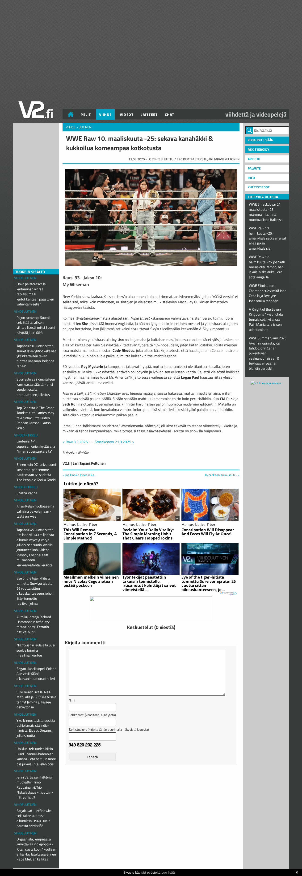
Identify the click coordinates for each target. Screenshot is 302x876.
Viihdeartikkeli (26, 435)
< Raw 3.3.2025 (75, 442)
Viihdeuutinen (25, 277)
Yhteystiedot (258, 187)
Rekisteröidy (258, 149)
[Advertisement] (151, 780)
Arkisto (254, 158)
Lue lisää (168, 872)
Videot (127, 114)
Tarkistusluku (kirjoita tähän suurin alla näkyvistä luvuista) (109, 729)
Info (251, 177)
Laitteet (149, 114)
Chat (169, 114)
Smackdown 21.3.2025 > (114, 442)
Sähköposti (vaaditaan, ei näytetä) (92, 714)
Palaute (254, 168)
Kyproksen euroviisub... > (222, 475)
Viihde (105, 114)
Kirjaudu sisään (260, 140)
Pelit (86, 114)
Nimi (72, 700)
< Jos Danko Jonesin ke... (79, 474)
